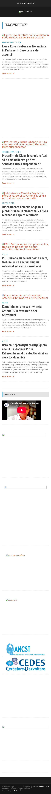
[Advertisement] (25, 107)
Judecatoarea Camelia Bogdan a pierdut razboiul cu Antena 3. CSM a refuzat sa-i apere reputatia (25, 211)
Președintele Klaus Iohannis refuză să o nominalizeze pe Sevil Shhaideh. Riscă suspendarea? (24, 159)
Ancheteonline (17, 791)
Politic (18, 152)
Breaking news (8, 42)
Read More (7, 73)
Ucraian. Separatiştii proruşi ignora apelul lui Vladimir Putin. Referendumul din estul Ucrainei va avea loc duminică (25, 351)
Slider (11, 203)
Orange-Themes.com (41, 787)
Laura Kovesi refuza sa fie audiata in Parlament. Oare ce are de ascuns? (24, 50)
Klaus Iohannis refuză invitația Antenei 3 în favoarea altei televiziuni (22, 310)
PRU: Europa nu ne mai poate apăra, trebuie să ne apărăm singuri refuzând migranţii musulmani (25, 262)
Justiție (18, 42)
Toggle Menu (27, 3)
